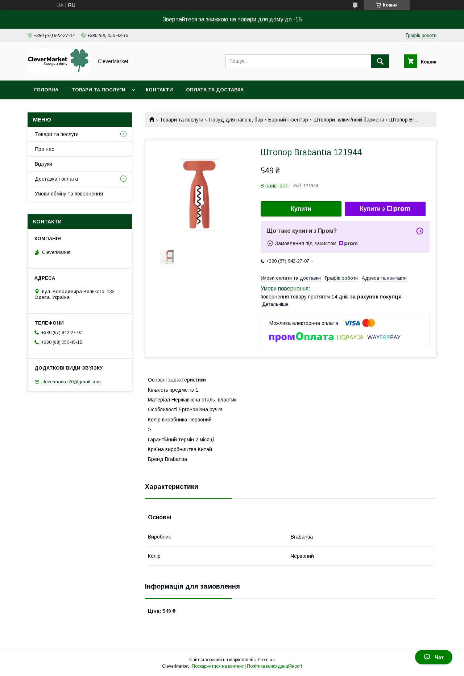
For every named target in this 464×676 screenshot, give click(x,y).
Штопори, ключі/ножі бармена (349, 120)
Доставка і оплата (56, 179)
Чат (439, 657)
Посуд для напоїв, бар (236, 120)
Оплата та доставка (215, 89)
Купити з (372, 209)
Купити (301, 209)
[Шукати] (380, 61)
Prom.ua (266, 659)
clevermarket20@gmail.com (71, 381)
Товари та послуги (98, 89)
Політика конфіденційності (274, 666)
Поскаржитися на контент (218, 666)
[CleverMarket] (58, 71)
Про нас (44, 149)
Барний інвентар (288, 120)
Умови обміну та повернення (69, 194)
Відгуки (43, 164)
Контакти (159, 89)
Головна (46, 89)
